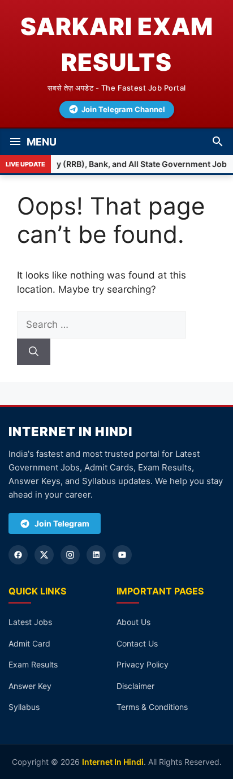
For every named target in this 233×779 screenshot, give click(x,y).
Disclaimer (135, 686)
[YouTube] (122, 554)
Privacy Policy (142, 664)
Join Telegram (61, 523)
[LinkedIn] (96, 554)
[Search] (33, 352)
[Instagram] (70, 554)
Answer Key (29, 686)
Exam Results (33, 664)
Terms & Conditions (152, 707)
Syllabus (24, 707)
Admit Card (29, 643)
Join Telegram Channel (123, 109)
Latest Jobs (30, 622)
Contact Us (137, 643)
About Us (133, 622)
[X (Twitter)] (44, 554)
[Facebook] (18, 554)
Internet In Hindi (113, 762)
